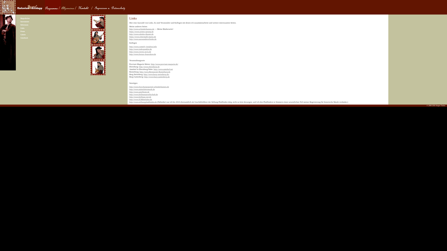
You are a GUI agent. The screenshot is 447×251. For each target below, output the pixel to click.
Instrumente (24, 22)
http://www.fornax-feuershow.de (142, 54)
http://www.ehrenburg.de (149, 67)
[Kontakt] (85, 7)
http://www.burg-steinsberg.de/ (156, 74)
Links (22, 28)
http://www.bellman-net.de (140, 97)
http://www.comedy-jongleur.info (143, 47)
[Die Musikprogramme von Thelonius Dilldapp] (53, 7)
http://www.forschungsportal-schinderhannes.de (149, 87)
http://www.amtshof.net (163, 69)
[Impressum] (115, 7)
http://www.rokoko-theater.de (141, 34)
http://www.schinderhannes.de (141, 29)
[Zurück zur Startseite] (29, 7)
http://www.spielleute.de (139, 92)
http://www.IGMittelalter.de (140, 99)
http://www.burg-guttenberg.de (157, 77)
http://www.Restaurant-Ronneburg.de (155, 72)
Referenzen (24, 25)
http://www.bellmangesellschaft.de (143, 94)
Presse (22, 31)
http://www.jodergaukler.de (140, 49)
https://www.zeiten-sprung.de (141, 32)
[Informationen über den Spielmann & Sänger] (69, 7)
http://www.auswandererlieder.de (142, 39)
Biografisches (25, 18)
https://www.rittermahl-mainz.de (142, 37)
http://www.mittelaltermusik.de (142, 89)
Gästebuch (24, 38)
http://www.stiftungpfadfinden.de (143, 102)
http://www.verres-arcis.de (140, 52)
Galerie (23, 35)
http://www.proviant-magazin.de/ (164, 64)
